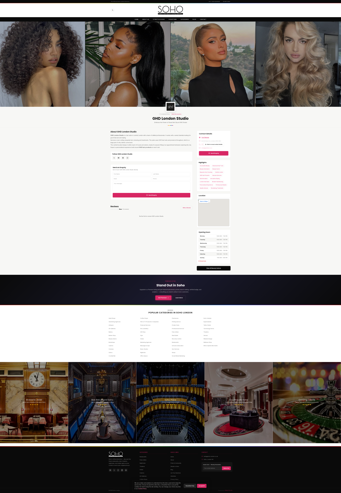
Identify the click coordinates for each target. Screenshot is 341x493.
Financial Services (145, 325)
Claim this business (176, 114)
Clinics (110, 352)
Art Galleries (112, 328)
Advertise (173, 476)
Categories (185, 19)
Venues (206, 335)
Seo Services (175, 349)
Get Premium (162, 298)
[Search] (112, 10)
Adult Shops (112, 318)
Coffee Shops (144, 318)
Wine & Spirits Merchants (211, 345)
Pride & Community (176, 463)
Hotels (142, 338)
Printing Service (176, 321)
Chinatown (173, 19)
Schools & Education (177, 345)
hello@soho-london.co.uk (211, 456)
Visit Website (205, 137)
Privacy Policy (174, 479)
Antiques (111, 325)
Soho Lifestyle (207, 318)
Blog (194, 19)
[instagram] (127, 158)
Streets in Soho (159, 19)
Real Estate (175, 335)
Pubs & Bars (175, 332)
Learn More (179, 298)
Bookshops (112, 342)
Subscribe (226, 468)
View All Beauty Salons (213, 268)
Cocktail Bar (112, 356)
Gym (141, 335)
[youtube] (118, 158)
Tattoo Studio (207, 325)
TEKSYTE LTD (228, 490)
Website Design (208, 338)
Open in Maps (204, 201)
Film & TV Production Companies (149, 321)
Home (136, 19)
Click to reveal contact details (214, 144)
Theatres (206, 332)
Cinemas (111, 349)
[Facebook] (110, 470)
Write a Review (187, 207)
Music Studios (144, 349)
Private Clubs (175, 325)
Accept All (202, 486)
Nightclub (143, 352)
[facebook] (123, 158)
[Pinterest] (126, 470)
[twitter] (114, 158)
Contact (203, 19)
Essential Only (190, 486)
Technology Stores (209, 328)
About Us (145, 19)
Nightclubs (143, 463)
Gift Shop (142, 332)
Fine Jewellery (144, 328)
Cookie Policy (142, 488)
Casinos (111, 345)
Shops (173, 352)
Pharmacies (175, 318)
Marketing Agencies (145, 342)
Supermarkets (207, 321)
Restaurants (175, 342)
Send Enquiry (152, 195)
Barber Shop (112, 335)
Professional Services (178, 328)
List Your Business (214, 1)
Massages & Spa (145, 345)
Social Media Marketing (178, 356)
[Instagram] (118, 470)
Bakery (111, 332)
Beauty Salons (113, 338)
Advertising (226, 1)
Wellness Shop (208, 342)
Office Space (144, 356)
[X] (114, 470)
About (172, 460)
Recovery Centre (176, 338)
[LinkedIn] (122, 470)
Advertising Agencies (115, 321)
